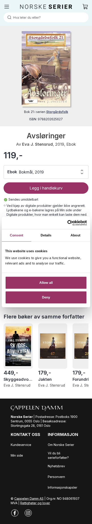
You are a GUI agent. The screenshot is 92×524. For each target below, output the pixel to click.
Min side (17, 455)
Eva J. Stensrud (37, 144)
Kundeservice (21, 445)
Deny (46, 297)
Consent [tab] (16, 235)
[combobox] (46, 17)
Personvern (56, 477)
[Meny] (7, 7)
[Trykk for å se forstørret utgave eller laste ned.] (46, 69)
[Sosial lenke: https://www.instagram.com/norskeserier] (28, 513)
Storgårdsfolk (57, 112)
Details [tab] (46, 235)
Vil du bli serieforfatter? (58, 455)
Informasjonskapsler (62, 487)
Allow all (46, 282)
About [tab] (75, 235)
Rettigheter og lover (35, 503)
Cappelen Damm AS (29, 498)
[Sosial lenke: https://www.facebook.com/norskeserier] (15, 513)
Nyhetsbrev (56, 466)
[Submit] (8, 17)
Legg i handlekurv (46, 188)
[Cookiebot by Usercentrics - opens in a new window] (67, 223)
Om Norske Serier (61, 445)
